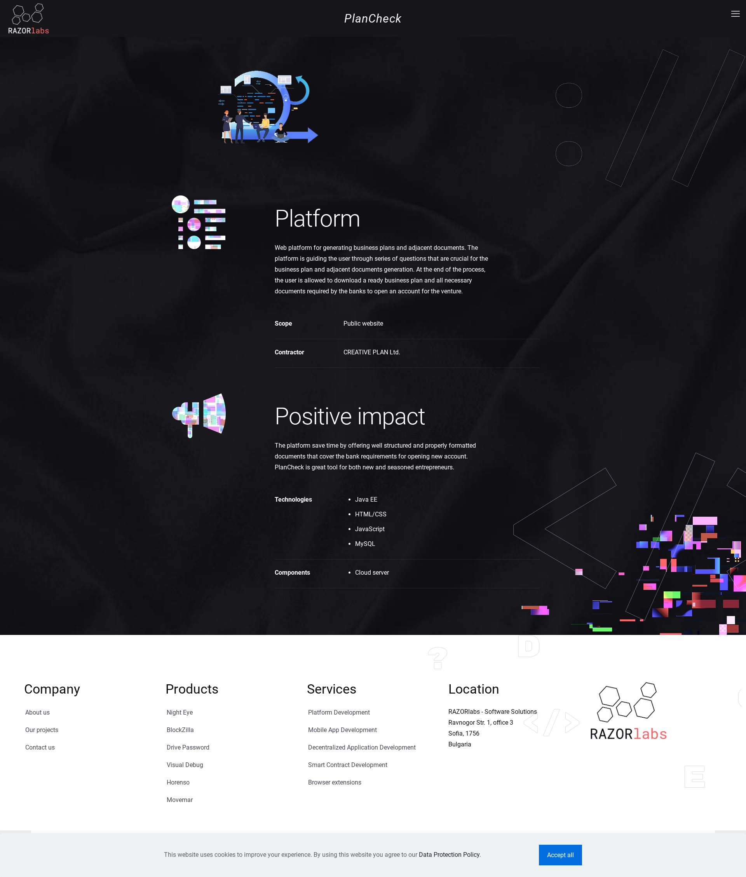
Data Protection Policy (449, 854)
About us (37, 712)
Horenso (178, 782)
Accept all (560, 855)
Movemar (180, 800)
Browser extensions (334, 782)
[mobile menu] (735, 14)
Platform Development (339, 712)
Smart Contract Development (347, 765)
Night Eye (180, 712)
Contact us (40, 747)
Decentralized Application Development (362, 747)
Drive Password (188, 747)
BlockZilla (180, 730)
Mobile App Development (342, 730)
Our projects (41, 730)
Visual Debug (185, 765)
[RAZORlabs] (28, 17)
